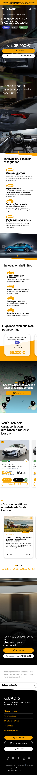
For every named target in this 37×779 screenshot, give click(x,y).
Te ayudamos (9, 726)
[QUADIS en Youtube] (29, 758)
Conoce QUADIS (11, 731)
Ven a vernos (19, 393)
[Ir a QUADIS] (15, 9)
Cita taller (20, 749)
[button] (2, 139)
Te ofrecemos (10, 716)
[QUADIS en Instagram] (23, 758)
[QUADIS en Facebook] (18, 758)
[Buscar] (34, 9)
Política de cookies (10, 765)
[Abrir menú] (2, 9)
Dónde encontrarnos (12, 721)
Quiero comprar (11, 711)
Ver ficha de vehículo (15, 484)
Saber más (26, 3)
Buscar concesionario (20, 743)
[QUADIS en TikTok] (8, 758)
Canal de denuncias (21, 768)
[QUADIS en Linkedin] (13, 758)
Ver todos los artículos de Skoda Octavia (17, 569)
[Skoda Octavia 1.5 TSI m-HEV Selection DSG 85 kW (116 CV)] (14, 451)
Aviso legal (21, 765)
